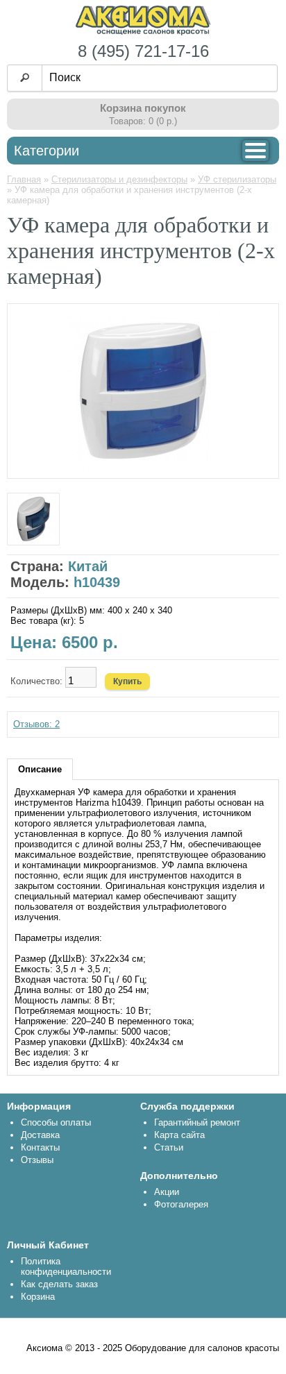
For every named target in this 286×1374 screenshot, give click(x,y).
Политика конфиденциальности (66, 1266)
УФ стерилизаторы (237, 179)
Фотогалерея (181, 1204)
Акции (166, 1192)
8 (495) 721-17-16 (143, 51)
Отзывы (37, 1160)
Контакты (40, 1147)
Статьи (168, 1147)
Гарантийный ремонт (197, 1122)
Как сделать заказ (59, 1284)
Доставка (40, 1135)
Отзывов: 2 (36, 724)
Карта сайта (179, 1135)
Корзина (38, 1296)
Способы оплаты (56, 1122)
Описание (40, 769)
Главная (24, 179)
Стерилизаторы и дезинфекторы (119, 179)
